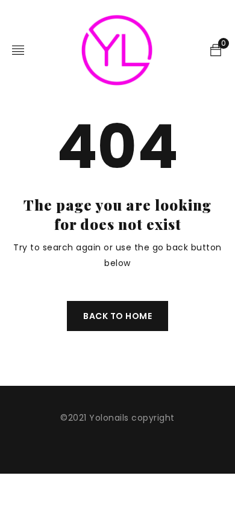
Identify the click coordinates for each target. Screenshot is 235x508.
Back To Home (117, 316)
